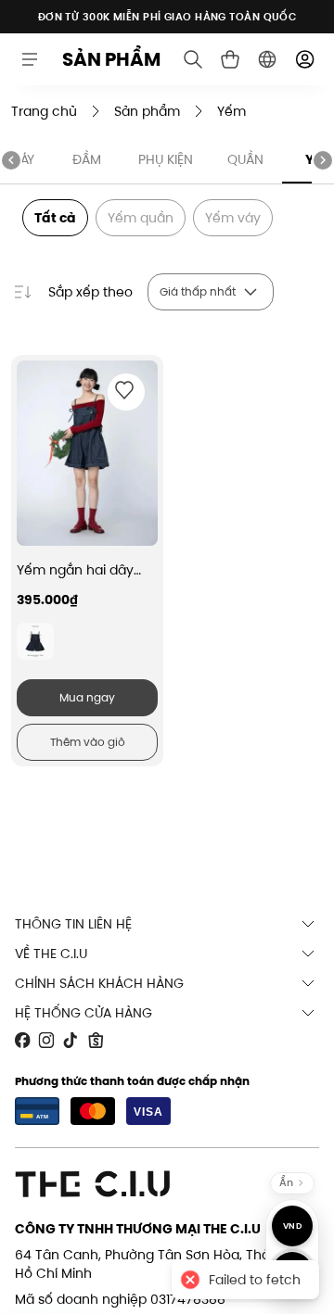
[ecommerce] (230, 59)
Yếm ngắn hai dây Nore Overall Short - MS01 (80, 570)
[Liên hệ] (292, 1272)
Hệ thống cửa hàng (83, 1013)
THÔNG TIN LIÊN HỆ (73, 924)
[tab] (35, 641)
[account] (304, 59)
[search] (193, 59)
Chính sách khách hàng (99, 983)
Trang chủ (44, 111)
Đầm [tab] (86, 159)
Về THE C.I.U (51, 953)
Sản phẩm (147, 111)
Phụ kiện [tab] (165, 159)
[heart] (124, 390)
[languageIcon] (267, 59)
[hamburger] (30, 59)
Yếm (231, 111)
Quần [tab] (245, 159)
